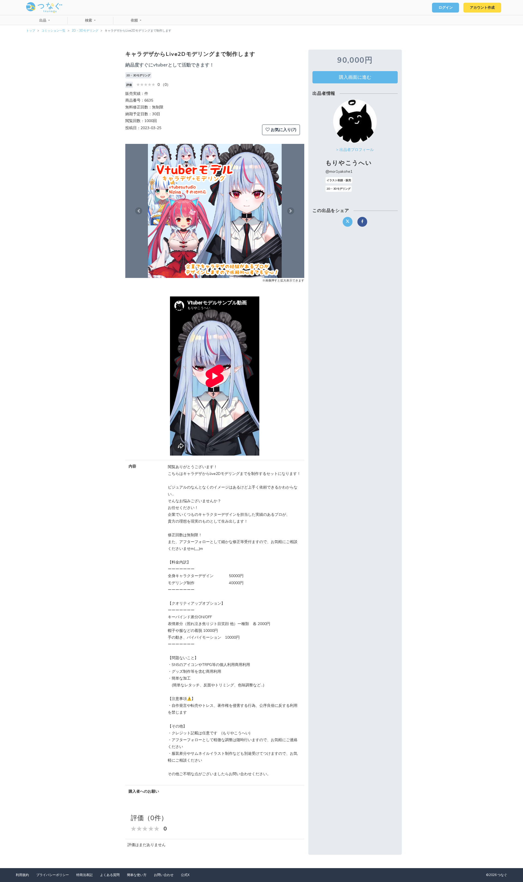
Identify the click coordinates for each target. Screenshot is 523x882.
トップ (30, 31)
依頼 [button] (135, 20)
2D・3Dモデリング (85, 31)
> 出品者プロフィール (355, 149)
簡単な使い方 (137, 875)
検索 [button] (89, 20)
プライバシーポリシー (52, 875)
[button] (138, 211)
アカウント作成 (482, 7)
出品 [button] (43, 20)
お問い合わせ (164, 875)
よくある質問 (110, 875)
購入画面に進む (355, 77)
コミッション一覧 (53, 31)
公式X (185, 875)
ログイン (446, 7)
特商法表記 (84, 875)
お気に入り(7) (283, 129)
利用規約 (22, 875)
